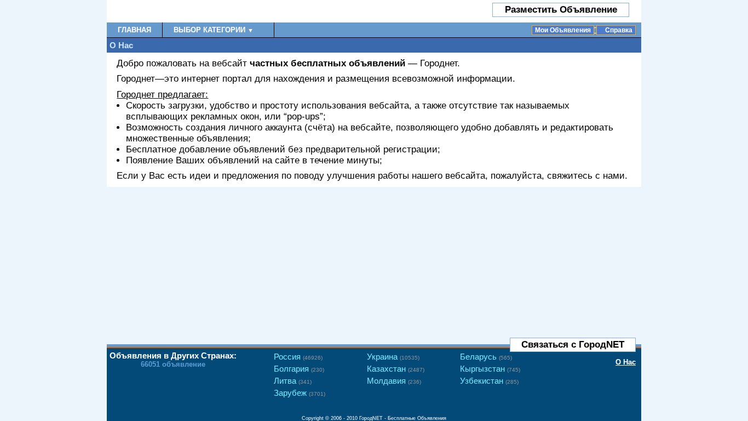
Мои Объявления (563, 30)
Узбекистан (489, 380)
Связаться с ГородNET (572, 344)
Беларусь (486, 356)
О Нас (625, 362)
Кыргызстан (490, 368)
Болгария (299, 368)
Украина (393, 356)
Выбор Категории (214, 30)
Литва (293, 380)
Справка (618, 30)
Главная (134, 30)
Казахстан (395, 368)
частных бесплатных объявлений (327, 63)
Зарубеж (299, 392)
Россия (298, 356)
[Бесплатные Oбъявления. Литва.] (171, 11)
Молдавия (394, 380)
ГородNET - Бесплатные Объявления (402, 418)
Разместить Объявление (561, 9)
